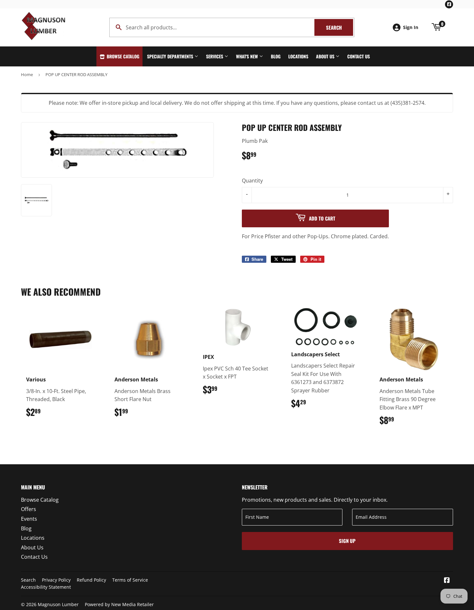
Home (27, 74)
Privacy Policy (56, 580)
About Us (326, 56)
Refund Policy (91, 580)
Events (29, 518)
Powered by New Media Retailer (119, 604)
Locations (298, 56)
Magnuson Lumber (58, 604)
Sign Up (347, 540)
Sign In (410, 27)
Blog (276, 56)
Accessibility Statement (46, 587)
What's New (247, 56)
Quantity (252, 180)
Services (215, 56)
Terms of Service (130, 580)
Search (339, 27)
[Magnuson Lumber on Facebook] (447, 580)
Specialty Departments (170, 56)
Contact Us (358, 56)
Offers (28, 509)
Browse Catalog (122, 56)
